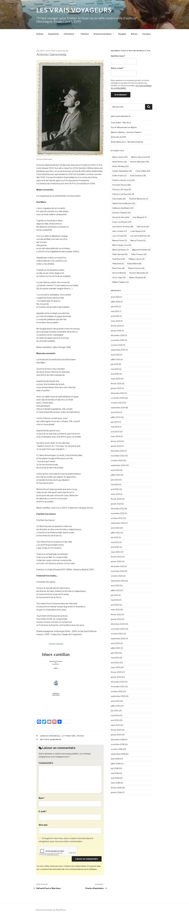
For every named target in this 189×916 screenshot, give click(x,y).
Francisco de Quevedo (123, 194)
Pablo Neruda (120, 254)
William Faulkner (120, 282)
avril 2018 (115, 778)
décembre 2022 (117, 508)
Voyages (122, 34)
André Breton (119, 162)
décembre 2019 (117, 682)
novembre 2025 (118, 340)
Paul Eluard (118, 259)
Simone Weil (119, 273)
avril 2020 (115, 662)
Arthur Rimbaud (120, 166)
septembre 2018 (118, 754)
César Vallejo (142, 171)
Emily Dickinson (138, 175)
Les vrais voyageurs (74, 10)
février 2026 (116, 326)
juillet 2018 (115, 763)
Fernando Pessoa (121, 185)
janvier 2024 (116, 446)
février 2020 (116, 672)
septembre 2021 (118, 581)
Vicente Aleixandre (138, 273)
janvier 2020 (116, 677)
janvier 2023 (116, 504)
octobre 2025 (117, 345)
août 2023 (115, 470)
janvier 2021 (116, 619)
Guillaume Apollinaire (123, 208)
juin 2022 (114, 537)
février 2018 (116, 788)
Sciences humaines (102, 34)
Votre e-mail (117, 68)
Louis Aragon (137, 231)
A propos (146, 34)
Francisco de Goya (121, 189)
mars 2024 (115, 436)
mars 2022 (115, 552)
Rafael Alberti (134, 263)
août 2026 (115, 297)
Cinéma (39, 34)
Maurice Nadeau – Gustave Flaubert (126, 132)
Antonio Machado (139, 162)
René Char (118, 268)
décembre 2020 (118, 624)
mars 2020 (115, 667)
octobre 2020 (117, 634)
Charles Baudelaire (122, 171)
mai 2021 (114, 600)
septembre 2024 (118, 407)
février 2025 (116, 383)
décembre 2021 (117, 566)
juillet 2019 (115, 706)
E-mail (43, 811)
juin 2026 (115, 306)
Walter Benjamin (137, 277)
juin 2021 (114, 595)
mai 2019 (115, 715)
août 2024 (115, 412)
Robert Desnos (136, 268)
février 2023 (116, 499)
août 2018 (115, 759)
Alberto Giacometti (140, 157)
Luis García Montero (140, 236)
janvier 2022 (116, 561)
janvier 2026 (116, 331)
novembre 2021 (117, 571)
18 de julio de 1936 (118, 137)
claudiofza (62, 51)
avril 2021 (115, 605)
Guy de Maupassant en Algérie (124, 127)
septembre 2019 (118, 696)
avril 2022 (115, 547)
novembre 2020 (118, 629)
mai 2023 (115, 484)
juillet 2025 (115, 359)
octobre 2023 (117, 460)
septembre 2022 (118, 523)
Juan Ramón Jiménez (122, 226)
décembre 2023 (117, 451)
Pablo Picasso (138, 254)
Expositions (53, 34)
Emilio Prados (119, 175)
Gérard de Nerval (120, 217)
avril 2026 (115, 316)
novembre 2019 (117, 686)
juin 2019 (114, 710)
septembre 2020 (118, 638)
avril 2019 (115, 720)
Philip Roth (118, 263)
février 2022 (116, 557)
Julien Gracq (143, 226)
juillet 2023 (115, 475)
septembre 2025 (118, 350)
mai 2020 (115, 658)
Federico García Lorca (123, 180)
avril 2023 (115, 489)
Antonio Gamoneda (51, 739)
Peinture (85, 34)
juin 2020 (115, 653)
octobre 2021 (116, 576)
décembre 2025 (118, 335)
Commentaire (46, 763)
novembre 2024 (118, 398)
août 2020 (115, 643)
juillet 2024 (115, 417)
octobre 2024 (117, 403)
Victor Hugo (119, 277)
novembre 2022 (117, 513)
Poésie (80, 736)
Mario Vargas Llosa (121, 245)
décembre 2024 (118, 393)
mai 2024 (115, 427)
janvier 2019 (116, 735)
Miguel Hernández (141, 250)
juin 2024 (115, 422)
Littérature (69, 34)
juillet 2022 (115, 533)
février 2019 (116, 730)
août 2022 (115, 528)
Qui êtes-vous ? (118, 56)
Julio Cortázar (119, 231)
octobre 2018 (116, 749)
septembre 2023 (118, 465)
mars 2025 (115, 379)
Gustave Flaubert (121, 213)
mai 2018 (115, 773)
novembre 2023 (117, 456)
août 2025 (115, 355)
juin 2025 (115, 364)
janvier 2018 (116, 792)
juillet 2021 (115, 590)
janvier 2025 (116, 388)
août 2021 (115, 585)
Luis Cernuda (119, 236)
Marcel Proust (138, 240)
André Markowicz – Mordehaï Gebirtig (127, 142)
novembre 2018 (117, 744)
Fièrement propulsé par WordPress (51, 910)
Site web (43, 825)
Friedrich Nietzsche (138, 199)
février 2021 (116, 614)
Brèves (134, 34)
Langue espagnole (50, 736)
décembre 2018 (117, 739)
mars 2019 (115, 725)
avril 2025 (115, 374)
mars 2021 (115, 609)
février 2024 (116, 441)
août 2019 (115, 701)
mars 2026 (115, 321)
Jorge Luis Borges (121, 222)
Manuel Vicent (119, 240)
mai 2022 (115, 542)
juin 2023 (114, 480)
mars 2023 (115, 494)
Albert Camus (120, 157)
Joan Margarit (140, 217)
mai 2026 (115, 311)
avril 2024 (115, 432)
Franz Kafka (119, 199)
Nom (42, 798)
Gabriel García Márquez (123, 203)
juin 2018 (114, 768)
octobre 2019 (116, 691)
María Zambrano (120, 250)
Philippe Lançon (136, 259)
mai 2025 (115, 369)
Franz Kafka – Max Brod (121, 122)
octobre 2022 (117, 518)
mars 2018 (115, 783)
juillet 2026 (115, 302)
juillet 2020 (115, 648)
